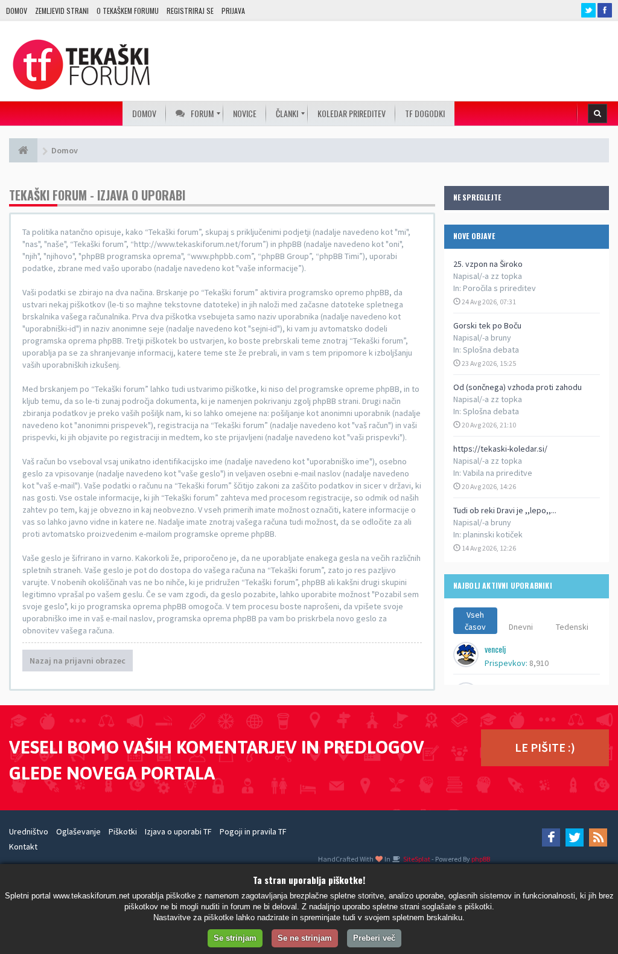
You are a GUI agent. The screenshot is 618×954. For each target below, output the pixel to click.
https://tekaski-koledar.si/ (500, 448)
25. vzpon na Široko (488, 263)
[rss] (598, 837)
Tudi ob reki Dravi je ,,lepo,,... (504, 510)
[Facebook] (551, 837)
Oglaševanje (78, 831)
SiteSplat (416, 858)
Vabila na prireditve (497, 472)
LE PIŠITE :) (545, 747)
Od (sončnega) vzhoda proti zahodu (517, 387)
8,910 (539, 663)
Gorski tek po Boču (487, 325)
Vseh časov (475, 620)
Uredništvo (28, 831)
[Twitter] (574, 837)
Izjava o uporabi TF (178, 831)
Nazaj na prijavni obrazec (78, 660)
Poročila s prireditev (499, 288)
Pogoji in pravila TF (253, 831)
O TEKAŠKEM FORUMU (128, 10)
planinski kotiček (493, 534)
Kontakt (23, 846)
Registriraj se (190, 10)
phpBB (480, 858)
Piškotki (123, 831)
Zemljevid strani (62, 10)
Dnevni (521, 626)
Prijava (233, 10)
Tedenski (572, 626)
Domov (16, 10)
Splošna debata (491, 349)
